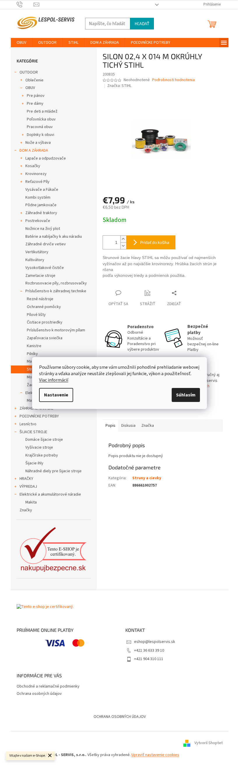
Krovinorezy (36, 174)
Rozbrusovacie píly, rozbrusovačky (56, 283)
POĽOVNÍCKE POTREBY (39, 416)
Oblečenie (34, 80)
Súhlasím (186, 395)
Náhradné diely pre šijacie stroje (53, 471)
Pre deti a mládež (42, 111)
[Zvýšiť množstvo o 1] (123, 239)
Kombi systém (37, 197)
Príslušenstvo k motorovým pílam (56, 330)
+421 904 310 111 (148, 659)
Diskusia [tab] (128, 426)
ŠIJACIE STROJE (33, 432)
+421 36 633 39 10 (149, 650)
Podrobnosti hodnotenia (173, 80)
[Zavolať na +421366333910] (25, 4)
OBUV (30, 88)
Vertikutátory (36, 252)
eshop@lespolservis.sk (154, 642)
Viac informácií (53, 380)
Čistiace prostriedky (44, 322)
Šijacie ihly (34, 463)
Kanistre (34, 346)
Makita (31, 502)
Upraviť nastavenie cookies (155, 755)
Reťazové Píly (37, 182)
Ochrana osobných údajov (39, 694)
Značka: (119, 86)
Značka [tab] (147, 426)
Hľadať (142, 23)
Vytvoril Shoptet (208, 743)
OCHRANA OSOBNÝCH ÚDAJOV (120, 717)
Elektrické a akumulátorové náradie (50, 494)
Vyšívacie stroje (39, 447)
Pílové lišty (36, 315)
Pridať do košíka (154, 242)
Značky (26, 510)
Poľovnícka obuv (41, 119)
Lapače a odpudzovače (45, 158)
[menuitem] (21, 42)
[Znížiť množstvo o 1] (123, 245)
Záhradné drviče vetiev (45, 244)
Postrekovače (37, 221)
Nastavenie (56, 395)
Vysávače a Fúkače (41, 190)
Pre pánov (36, 96)
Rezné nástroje (40, 299)
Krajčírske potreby (41, 455)
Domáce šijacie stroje (44, 440)
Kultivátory (34, 260)
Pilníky (32, 354)
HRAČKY (26, 479)
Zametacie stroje (40, 276)
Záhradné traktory (41, 213)
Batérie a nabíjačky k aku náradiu (53, 236)
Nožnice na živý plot (42, 229)
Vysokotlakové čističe (44, 268)
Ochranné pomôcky (44, 307)
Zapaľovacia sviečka (44, 338)
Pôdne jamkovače (41, 205)
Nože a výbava (38, 143)
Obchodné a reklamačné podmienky (48, 686)
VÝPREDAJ (28, 486)
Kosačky (32, 166)
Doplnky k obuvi (40, 135)
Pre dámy (35, 103)
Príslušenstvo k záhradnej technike (55, 291)
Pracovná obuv (40, 127)
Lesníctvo (28, 424)
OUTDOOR (29, 72)
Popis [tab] (110, 426)
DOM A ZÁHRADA (34, 150)
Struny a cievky (146, 478)
